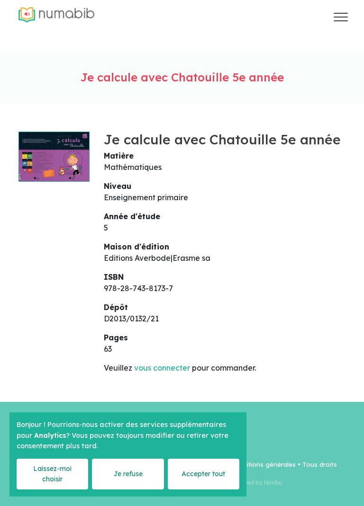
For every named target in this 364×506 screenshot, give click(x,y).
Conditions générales (263, 464)
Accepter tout (203, 474)
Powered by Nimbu (255, 482)
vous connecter (162, 368)
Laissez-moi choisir (52, 473)
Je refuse (128, 474)
